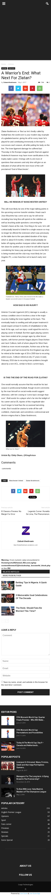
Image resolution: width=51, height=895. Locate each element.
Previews (5, 828)
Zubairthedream (9, 82)
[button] (47, 3)
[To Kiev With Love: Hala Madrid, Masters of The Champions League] (7, 792)
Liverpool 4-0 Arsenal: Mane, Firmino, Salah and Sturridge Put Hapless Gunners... (32, 765)
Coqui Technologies (25, 884)
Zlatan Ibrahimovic (32, 481)
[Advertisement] (25, 34)
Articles (4, 68)
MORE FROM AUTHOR (12, 576)
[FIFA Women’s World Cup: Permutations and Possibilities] (7, 733)
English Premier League (11, 812)
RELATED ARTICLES (11, 572)
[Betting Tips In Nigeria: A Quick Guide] (7, 585)
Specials (4, 836)
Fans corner (6, 824)
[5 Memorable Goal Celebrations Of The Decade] (7, 598)
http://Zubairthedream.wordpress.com (26, 545)
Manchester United (16, 481)
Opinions (11, 68)
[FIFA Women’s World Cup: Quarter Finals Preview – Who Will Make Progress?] (7, 720)
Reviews (4, 832)
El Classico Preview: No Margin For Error (11, 512)
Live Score (23, 893)
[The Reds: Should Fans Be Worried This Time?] (7, 611)
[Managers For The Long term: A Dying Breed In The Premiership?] (7, 779)
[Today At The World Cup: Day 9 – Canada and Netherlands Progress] (7, 746)
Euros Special (7, 840)
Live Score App (34, 893)
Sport (3, 820)
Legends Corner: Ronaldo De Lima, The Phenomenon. (38, 512)
